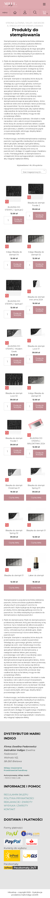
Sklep (29, 23)
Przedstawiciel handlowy (15, 770)
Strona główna (15, 23)
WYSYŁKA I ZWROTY (16, 805)
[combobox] (33, 171)
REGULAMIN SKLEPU (16, 794)
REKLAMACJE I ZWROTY (18, 802)
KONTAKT (9, 809)
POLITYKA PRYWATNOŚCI (19, 798)
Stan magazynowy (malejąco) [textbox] (34, 172)
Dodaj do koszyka (18, 220)
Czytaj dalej (14, 497)
